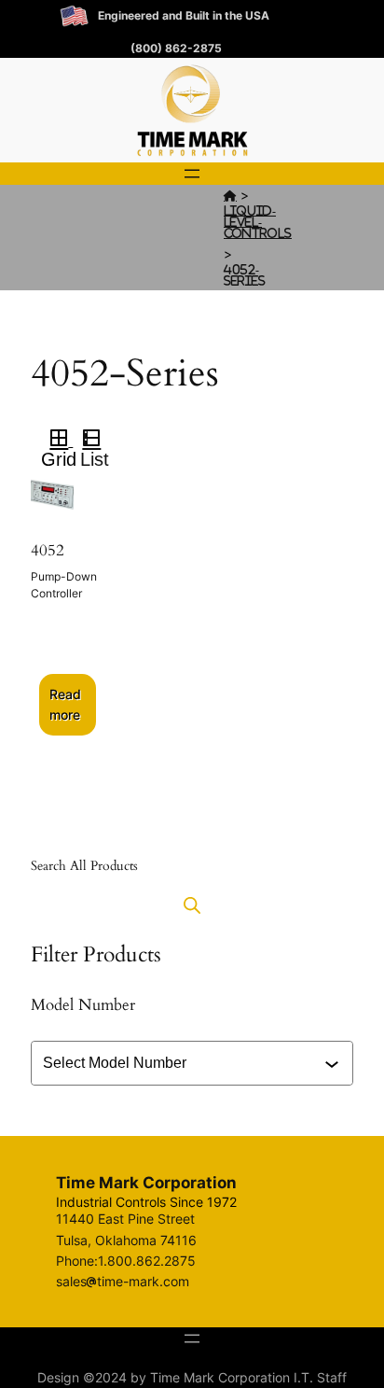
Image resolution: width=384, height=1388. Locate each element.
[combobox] (194, 1063)
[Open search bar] (192, 905)
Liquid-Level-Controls (258, 221)
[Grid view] (57, 440)
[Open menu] (192, 173)
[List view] (99, 440)
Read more (65, 704)
